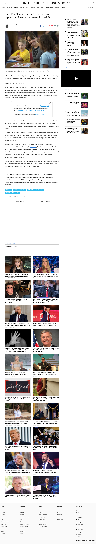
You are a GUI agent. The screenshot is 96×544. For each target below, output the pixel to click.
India (58, 512)
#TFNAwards (21, 110)
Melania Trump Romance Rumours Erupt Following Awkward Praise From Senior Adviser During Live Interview (16, 423)
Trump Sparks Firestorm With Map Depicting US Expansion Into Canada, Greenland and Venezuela (45, 423)
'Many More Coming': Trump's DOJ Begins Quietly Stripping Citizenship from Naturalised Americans (18, 472)
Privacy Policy (42, 517)
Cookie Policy (42, 519)
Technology (3, 524)
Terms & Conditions (43, 514)
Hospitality (22, 512)
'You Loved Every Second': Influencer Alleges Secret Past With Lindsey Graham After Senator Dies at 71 (46, 350)
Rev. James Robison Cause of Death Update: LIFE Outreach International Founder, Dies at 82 (17, 497)
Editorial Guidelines (45, 201)
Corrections (41, 521)
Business (22, 7)
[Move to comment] (57, 25)
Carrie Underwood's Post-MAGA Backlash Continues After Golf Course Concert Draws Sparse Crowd (45, 276)
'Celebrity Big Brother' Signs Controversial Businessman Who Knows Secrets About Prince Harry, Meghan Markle (73, 52)
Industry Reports (23, 536)
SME (27, 7)
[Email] (55, 25)
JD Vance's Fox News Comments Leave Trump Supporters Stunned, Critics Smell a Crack (45, 472)
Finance (21, 519)
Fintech (21, 533)
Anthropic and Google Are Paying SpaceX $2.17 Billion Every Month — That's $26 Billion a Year (46, 448)
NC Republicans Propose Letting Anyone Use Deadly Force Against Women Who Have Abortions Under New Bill (46, 399)
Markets (16, 7)
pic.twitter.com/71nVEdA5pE (35, 110)
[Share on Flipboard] (49, 25)
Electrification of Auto (24, 517)
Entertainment (49, 7)
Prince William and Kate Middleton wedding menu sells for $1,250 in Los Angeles (29, 174)
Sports (2, 531)
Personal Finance (35, 7)
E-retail (21, 510)
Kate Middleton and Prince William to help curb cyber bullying (24, 180)
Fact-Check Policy (43, 526)
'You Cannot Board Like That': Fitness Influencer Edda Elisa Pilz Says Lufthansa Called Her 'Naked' (16, 374)
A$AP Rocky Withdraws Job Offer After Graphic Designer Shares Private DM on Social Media (44, 374)
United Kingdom (60, 517)
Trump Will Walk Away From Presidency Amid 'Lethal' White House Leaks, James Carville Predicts (17, 448)
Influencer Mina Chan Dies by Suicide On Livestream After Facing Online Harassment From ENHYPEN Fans (17, 276)
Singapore (59, 514)
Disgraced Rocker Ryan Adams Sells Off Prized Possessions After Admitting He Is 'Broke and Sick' (16, 301)
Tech (42, 7)
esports (21, 528)
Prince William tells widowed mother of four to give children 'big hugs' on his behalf (29, 177)
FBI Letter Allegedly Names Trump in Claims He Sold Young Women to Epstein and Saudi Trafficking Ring (17, 325)
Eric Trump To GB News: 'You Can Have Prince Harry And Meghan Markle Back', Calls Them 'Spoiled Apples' (73, 34)
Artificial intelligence (24, 524)
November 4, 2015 (39, 114)
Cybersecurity (23, 521)
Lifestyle (57, 7)
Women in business (24, 526)
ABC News (33, 147)
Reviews (63, 7)
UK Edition (90, 7)
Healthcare (22, 514)
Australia (59, 510)
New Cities (22, 531)
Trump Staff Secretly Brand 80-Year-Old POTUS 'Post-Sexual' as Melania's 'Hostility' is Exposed (46, 497)
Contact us (41, 512)
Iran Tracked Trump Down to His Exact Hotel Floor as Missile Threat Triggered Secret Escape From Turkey (45, 301)
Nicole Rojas (15, 24)
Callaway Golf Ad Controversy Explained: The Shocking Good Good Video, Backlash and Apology (17, 399)
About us (41, 510)
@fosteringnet (44, 106)
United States (60, 519)
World (3, 7)
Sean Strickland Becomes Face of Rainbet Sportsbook (73, 121)
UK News (9, 7)
